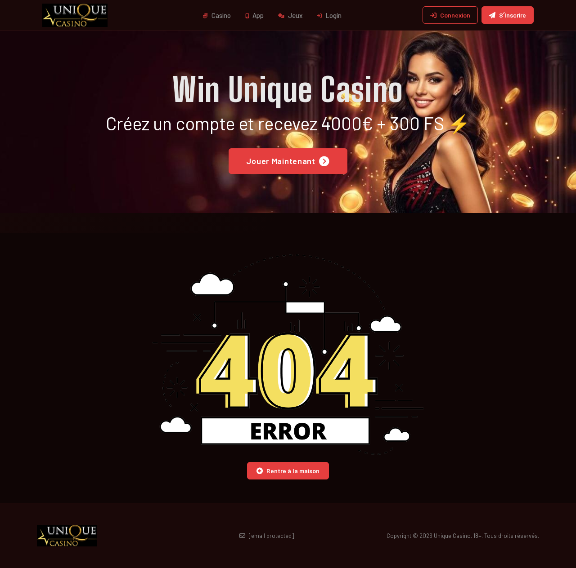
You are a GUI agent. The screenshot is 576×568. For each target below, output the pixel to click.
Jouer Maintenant (280, 161)
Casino (220, 15)
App (257, 15)
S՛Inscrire (512, 15)
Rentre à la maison (293, 471)
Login (333, 15)
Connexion (455, 15)
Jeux (294, 15)
